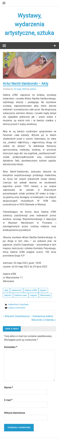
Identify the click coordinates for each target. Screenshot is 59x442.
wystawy (24, 304)
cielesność (16, 290)
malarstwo (13, 304)
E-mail (8, 400)
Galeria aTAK (31, 290)
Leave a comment (16, 308)
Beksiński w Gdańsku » (43, 319)
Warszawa (45, 295)
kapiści (43, 290)
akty (6, 290)
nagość (33, 295)
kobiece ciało (21, 295)
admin (33, 89)
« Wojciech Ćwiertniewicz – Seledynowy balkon (28, 316)
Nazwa (8, 387)
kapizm (7, 295)
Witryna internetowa (14, 412)
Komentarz (10, 347)
